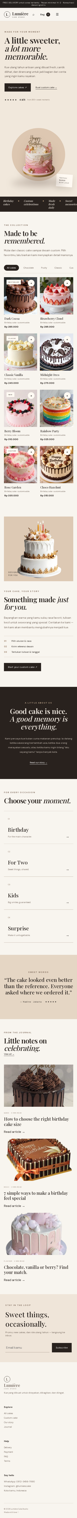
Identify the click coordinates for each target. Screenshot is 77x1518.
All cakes (11, 267)
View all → (9, 1054)
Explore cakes (17, 87)
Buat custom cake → (46, 87)
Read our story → (38, 762)
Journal (8, 1426)
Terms (7, 1461)
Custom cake (10, 1417)
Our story (8, 1422)
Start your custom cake (22, 667)
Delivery (8, 1447)
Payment (8, 1452)
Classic (58, 267)
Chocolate (28, 267)
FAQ (6, 1456)
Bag (44, 14)
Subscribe (62, 1347)
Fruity (44, 267)
